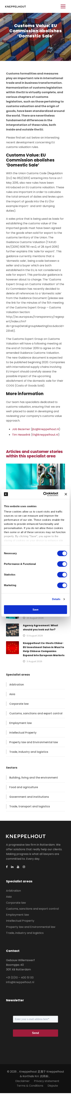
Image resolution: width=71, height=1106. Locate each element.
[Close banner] (66, 494)
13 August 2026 (35, 635)
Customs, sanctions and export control (35, 713)
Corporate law (19, 704)
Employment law (20, 723)
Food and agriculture (23, 787)
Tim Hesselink (21, 435)
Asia (12, 694)
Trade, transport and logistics (29, 806)
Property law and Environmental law (33, 742)
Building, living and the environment (33, 777)
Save (35, 609)
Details (56, 599)
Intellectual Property (23, 732)
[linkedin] (12, 867)
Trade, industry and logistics (28, 752)
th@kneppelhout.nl (45, 435)
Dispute (53, 1086)
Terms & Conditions (30, 1086)
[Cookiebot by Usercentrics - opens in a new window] (44, 494)
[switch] (62, 564)
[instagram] (24, 867)
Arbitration (16, 684)
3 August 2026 (34, 661)
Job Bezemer (21, 429)
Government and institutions (29, 797)
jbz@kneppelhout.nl (45, 429)
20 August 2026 (35, 618)
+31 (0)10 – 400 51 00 (20, 978)
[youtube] (18, 867)
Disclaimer (22, 1081)
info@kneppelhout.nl (20, 982)
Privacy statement (46, 1081)
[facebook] (7, 867)
